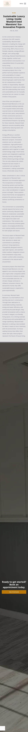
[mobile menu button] (25, 3)
